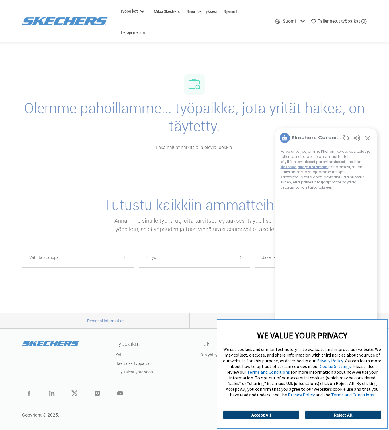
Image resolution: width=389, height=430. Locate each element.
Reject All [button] (343, 415)
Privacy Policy (329, 360)
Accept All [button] (261, 415)
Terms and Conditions (268, 372)
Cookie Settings (335, 366)
